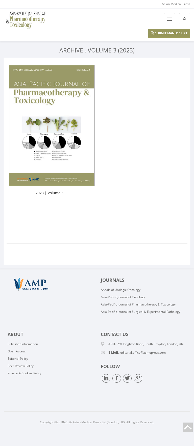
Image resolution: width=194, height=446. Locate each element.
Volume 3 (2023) (111, 50)
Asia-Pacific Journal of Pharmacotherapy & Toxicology (138, 304)
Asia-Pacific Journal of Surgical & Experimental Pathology (140, 312)
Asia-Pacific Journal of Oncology (123, 297)
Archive (71, 50)
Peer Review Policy (21, 366)
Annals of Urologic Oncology (120, 290)
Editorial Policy (18, 358)
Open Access (17, 351)
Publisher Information (23, 344)
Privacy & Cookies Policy (24, 373)
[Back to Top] (188, 427)
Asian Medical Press (176, 4)
